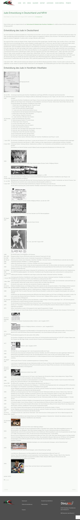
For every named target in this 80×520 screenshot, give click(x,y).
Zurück (6, 489)
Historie (24, 509)
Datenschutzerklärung (27, 504)
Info (24, 3)
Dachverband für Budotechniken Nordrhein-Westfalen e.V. (40, 24)
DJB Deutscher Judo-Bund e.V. (68, 513)
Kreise (29, 3)
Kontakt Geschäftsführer (47, 501)
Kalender (35, 3)
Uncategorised (38, 17)
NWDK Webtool (59, 3)
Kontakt (42, 3)
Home (19, 3)
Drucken (7, 480)
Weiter (74, 489)
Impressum (24, 501)
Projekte (68, 3)
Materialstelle (44, 504)
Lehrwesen (50, 3)
